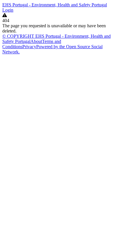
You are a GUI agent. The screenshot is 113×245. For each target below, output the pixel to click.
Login (7, 10)
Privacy (29, 46)
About (36, 41)
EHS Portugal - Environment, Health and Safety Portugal (54, 4)
